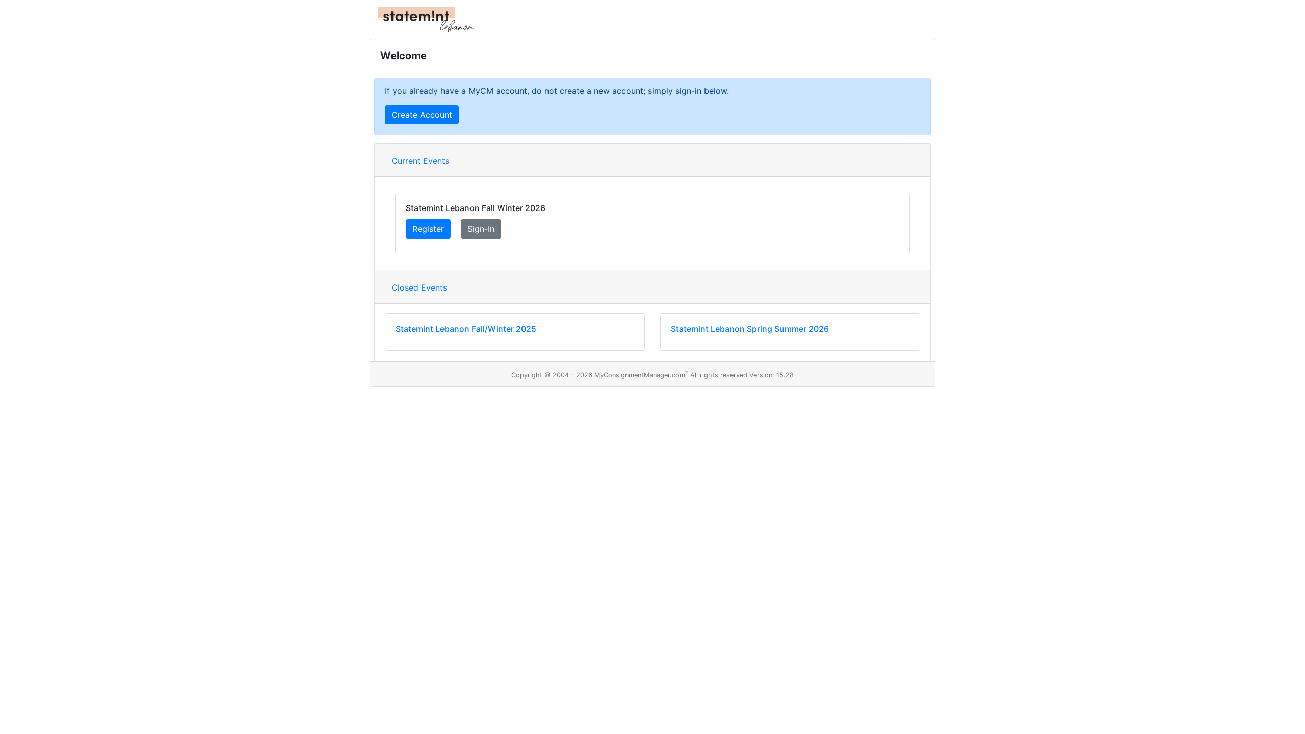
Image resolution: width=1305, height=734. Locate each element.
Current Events (420, 160)
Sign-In (480, 229)
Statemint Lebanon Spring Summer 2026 (750, 329)
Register (428, 229)
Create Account (422, 115)
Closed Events (419, 287)
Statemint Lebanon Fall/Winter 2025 (466, 329)
